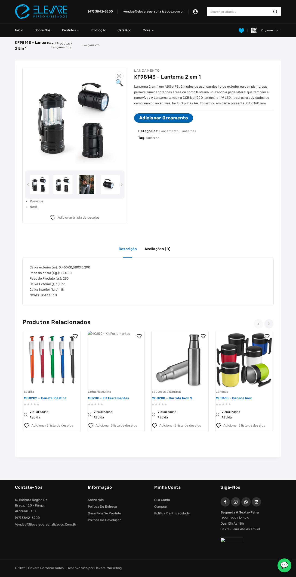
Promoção (98, 30)
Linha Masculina (99, 391)
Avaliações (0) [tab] (157, 249)
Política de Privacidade (172, 513)
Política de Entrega (102, 507)
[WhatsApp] (246, 502)
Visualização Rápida (39, 414)
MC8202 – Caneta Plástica (45, 398)
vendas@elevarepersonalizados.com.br (45, 524)
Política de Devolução (105, 520)
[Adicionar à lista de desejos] (75, 335)
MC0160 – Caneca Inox (234, 398)
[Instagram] (235, 502)
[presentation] (28, 185)
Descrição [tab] (128, 249)
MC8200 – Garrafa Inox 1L (172, 398)
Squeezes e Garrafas (167, 391)
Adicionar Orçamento (163, 118)
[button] (119, 76)
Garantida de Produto (104, 513)
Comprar (160, 507)
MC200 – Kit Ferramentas (108, 398)
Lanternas (188, 131)
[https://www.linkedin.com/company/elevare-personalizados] (256, 502)
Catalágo (124, 30)
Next (33, 207)
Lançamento (91, 45)
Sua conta (162, 500)
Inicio (19, 30)
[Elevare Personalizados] (41, 11)
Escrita (29, 391)
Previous (36, 201)
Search (276, 12)
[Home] (52, 43)
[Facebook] (225, 502)
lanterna (152, 138)
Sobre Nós (43, 30)
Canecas (222, 391)
